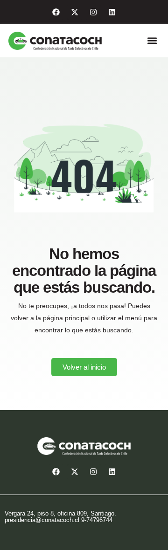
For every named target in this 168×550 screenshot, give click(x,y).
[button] (152, 40)
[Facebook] (56, 12)
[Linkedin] (112, 12)
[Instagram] (93, 12)
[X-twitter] (74, 12)
